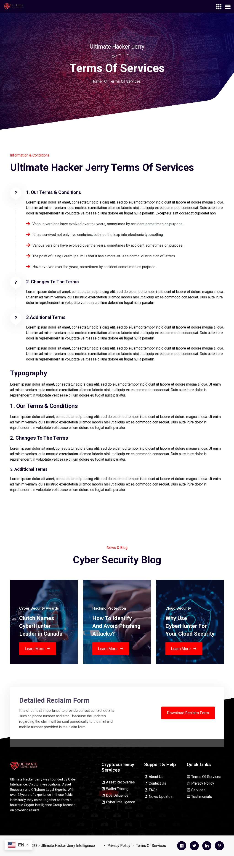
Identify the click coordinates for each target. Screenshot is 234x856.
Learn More (34, 648)
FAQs (153, 790)
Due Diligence (117, 795)
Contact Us (157, 783)
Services (198, 790)
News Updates (161, 796)
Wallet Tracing (117, 789)
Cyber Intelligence (120, 802)
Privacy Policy (202, 783)
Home (96, 81)
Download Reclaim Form (188, 712)
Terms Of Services (206, 777)
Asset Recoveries (120, 782)
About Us (156, 777)
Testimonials (201, 796)
